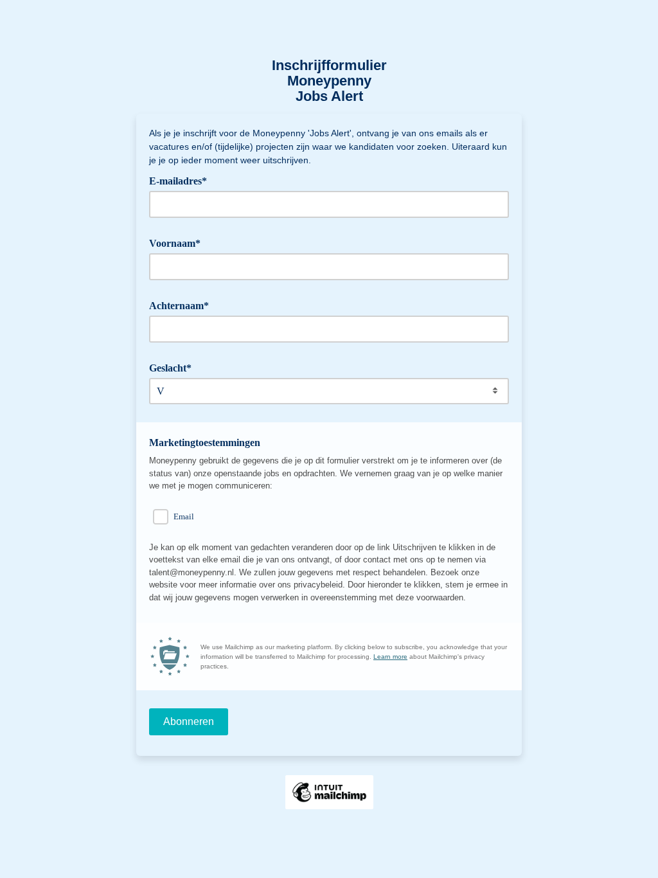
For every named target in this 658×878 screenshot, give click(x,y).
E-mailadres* (182, 180)
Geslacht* (174, 367)
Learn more (390, 656)
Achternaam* (183, 305)
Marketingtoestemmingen (204, 442)
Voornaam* (179, 242)
